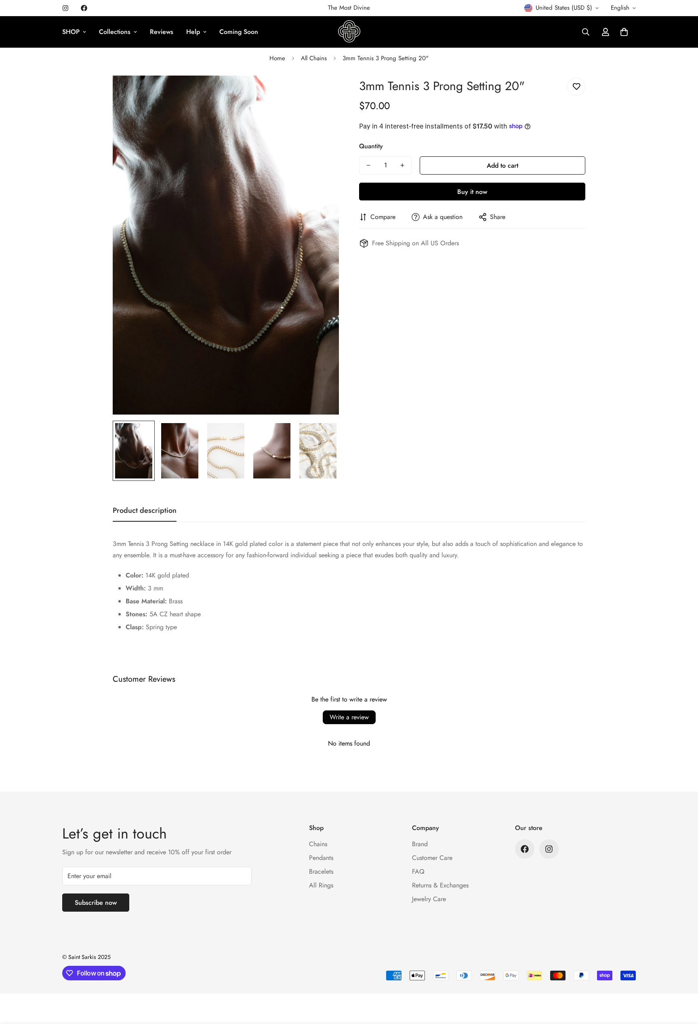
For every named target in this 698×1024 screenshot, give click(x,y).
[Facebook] (84, 8)
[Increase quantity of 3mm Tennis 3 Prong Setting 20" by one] (402, 165)
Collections (114, 31)
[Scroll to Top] (682, 980)
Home (277, 58)
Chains (318, 844)
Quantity (371, 146)
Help (193, 31)
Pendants (321, 857)
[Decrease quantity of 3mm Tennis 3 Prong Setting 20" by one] (368, 165)
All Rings (321, 885)
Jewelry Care (429, 899)
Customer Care (432, 857)
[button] (624, 32)
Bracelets (321, 871)
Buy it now (472, 191)
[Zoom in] (322, 93)
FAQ (418, 871)
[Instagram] (65, 8)
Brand (420, 844)
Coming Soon (238, 31)
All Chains (314, 58)
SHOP (71, 31)
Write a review (349, 717)
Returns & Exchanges (440, 885)
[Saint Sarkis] (349, 32)
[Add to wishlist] (576, 87)
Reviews (161, 31)
